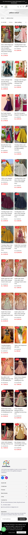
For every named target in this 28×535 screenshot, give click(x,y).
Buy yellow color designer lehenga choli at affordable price (7, 378)
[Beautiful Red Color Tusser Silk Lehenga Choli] (7, 134)
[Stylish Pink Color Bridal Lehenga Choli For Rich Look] (20, 234)
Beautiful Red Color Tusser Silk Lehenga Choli (6, 146)
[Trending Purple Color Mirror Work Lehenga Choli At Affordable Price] (7, 201)
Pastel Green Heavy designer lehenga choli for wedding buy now (7, 410)
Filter (4, 22)
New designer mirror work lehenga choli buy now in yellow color (20, 443)
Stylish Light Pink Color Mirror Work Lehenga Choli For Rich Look (7, 280)
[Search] (18, 6)
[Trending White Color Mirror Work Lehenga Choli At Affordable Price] (20, 167)
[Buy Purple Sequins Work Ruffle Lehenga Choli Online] (7, 102)
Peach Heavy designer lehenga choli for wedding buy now (20, 378)
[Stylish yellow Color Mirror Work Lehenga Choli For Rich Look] (20, 301)
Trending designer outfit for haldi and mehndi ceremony (6, 347)
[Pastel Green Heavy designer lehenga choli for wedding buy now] (7, 398)
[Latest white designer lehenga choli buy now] (7, 431)
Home (2, 18)
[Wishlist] (23, 6)
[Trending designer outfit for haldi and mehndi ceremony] (7, 334)
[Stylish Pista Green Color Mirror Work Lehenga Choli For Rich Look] (7, 301)
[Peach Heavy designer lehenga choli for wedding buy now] (20, 366)
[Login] (20, 6)
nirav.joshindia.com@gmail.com (10, 507)
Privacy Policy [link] (12, 532)
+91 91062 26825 (6, 505)
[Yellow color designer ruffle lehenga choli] (7, 167)
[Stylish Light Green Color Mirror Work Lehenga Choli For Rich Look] (20, 268)
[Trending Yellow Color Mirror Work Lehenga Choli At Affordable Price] (7, 234)
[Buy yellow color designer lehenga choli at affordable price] (7, 366)
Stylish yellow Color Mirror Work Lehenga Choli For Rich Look (19, 313)
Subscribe (22, 519)
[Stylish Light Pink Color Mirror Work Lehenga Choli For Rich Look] (7, 268)
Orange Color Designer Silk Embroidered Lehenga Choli (20, 81)
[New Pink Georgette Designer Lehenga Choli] (20, 102)
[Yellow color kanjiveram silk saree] (20, 334)
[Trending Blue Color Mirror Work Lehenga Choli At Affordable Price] (20, 201)
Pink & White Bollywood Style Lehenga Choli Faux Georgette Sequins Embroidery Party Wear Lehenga (7, 48)
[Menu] (2, 6)
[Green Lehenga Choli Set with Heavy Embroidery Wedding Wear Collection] (7, 69)
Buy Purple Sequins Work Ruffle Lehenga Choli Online (6, 114)
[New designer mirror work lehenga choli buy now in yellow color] (20, 431)
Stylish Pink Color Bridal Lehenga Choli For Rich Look (20, 246)
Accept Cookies (21, 532)
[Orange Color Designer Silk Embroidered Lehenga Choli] (20, 69)
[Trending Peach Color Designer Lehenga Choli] (20, 34)
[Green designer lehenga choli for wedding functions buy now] (20, 398)
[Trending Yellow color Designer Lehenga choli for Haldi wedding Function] (20, 134)
